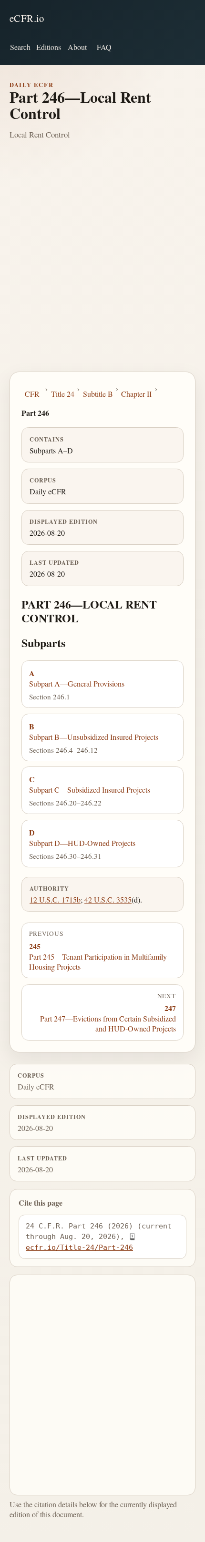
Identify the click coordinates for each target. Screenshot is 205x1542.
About (77, 47)
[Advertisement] (102, 264)
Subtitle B (98, 394)
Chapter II (136, 394)
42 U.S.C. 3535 (108, 899)
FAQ (104, 47)
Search (20, 47)
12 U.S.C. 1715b (55, 899)
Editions (48, 47)
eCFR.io (27, 18)
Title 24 (62, 394)
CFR (32, 394)
